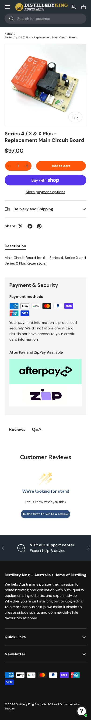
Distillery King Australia (31, 704)
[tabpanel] (45, 262)
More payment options (45, 191)
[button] (83, 7)
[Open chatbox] (81, 711)
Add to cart (61, 166)
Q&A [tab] (36, 429)
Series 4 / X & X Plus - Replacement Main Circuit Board (41, 37)
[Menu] (7, 7)
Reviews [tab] (17, 429)
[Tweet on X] (20, 226)
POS (50, 704)
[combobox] (45, 19)
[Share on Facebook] (30, 226)
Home (8, 34)
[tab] (15, 246)
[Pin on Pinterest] (39, 226)
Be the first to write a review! (45, 514)
